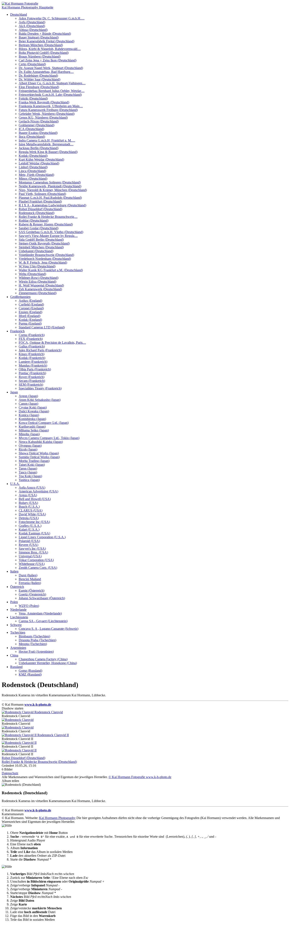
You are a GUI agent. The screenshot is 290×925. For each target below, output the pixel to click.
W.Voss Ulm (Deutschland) (37, 266)
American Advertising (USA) (38, 491)
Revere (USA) (28, 545)
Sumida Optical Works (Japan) (39, 457)
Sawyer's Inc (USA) (32, 548)
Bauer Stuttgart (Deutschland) (39, 37)
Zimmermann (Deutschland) (37, 293)
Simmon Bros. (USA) (33, 552)
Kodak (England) (30, 319)
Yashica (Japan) (29, 480)
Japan (14, 392)
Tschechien (17, 632)
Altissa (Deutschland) (33, 30)
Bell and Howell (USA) (35, 499)
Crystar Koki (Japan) (33, 407)
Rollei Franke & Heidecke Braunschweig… (48, 216)
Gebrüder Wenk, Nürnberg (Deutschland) (47, 113)
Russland (16, 667)
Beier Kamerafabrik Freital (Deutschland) (46, 41)
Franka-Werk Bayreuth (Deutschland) (44, 102)
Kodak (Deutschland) (33, 155)
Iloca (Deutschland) (32, 136)
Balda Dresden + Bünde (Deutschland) (45, 33)
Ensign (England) (30, 312)
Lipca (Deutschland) (32, 171)
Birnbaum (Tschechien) (34, 636)
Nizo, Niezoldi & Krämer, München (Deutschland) (53, 190)
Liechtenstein (19, 617)
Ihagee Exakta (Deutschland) (38, 133)
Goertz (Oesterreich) (32, 594)
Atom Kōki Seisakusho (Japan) (40, 400)
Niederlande (18, 609)
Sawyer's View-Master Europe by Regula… (48, 236)
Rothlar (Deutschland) (33, 220)
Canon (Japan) (28, 403)
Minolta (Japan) (29, 434)
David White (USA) (32, 514)
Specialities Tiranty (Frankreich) (40, 388)
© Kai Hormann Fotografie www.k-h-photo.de (139, 777)
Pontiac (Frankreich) (32, 373)
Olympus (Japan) (30, 445)
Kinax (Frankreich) (31, 354)
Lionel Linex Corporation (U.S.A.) (42, 537)
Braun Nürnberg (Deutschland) (40, 56)
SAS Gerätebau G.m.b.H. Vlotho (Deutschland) (51, 232)
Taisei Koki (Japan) (32, 464)
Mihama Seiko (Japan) (34, 430)
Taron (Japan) (28, 468)
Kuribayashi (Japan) (32, 426)
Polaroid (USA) (29, 541)
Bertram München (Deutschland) (41, 45)
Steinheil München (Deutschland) (41, 247)
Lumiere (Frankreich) (33, 361)
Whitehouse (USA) (32, 564)
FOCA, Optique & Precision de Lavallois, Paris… (52, 342)
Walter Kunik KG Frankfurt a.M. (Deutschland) (51, 270)
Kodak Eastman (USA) (34, 533)
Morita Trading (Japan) (34, 461)
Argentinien (18, 648)
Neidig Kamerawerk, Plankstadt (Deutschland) (50, 186)
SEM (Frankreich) (31, 384)
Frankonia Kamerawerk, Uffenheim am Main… (51, 106)
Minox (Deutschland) (33, 178)
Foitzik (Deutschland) (33, 98)
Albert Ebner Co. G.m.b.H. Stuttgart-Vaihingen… (52, 83)
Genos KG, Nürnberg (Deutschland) (43, 117)
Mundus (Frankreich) (33, 365)
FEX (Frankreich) (31, 339)
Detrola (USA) (29, 518)
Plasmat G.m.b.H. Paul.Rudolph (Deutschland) (50, 197)
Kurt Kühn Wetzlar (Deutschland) (41, 159)
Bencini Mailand (30, 579)
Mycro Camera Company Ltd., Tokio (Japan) (49, 438)
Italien (14, 571)
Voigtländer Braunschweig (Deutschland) (46, 255)
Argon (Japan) (28, 396)
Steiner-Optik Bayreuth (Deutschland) (44, 243)
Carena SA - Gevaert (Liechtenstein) (43, 621)
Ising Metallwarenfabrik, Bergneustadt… (46, 144)
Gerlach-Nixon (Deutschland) (39, 121)
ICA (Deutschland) (31, 129)
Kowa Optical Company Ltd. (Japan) (44, 422)
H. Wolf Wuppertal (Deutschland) (41, 285)
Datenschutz (10, 773)
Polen (14, 602)
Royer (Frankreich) (31, 377)
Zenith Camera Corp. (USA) (38, 567)
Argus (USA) (28, 495)
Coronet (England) (31, 308)
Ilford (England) (29, 316)
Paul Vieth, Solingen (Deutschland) (42, 194)
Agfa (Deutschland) (32, 22)
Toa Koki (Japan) (30, 476)
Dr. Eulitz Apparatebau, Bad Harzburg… (46, 72)
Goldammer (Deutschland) (36, 125)
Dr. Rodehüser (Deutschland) (38, 75)
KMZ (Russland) (30, 674)
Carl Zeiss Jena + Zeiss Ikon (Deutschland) (47, 60)
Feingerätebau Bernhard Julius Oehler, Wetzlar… (51, 91)
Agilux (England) (30, 300)
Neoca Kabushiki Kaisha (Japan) (41, 442)
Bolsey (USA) (28, 503)
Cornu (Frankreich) (32, 335)
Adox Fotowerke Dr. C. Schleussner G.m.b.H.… (51, 18)
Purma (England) (30, 323)
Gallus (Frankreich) (32, 346)
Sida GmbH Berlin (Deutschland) (41, 239)
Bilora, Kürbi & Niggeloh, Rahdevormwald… (50, 49)
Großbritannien (20, 297)
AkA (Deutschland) (32, 26)
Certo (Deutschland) (32, 64)
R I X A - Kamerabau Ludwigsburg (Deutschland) (52, 205)
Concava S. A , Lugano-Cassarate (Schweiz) (48, 628)
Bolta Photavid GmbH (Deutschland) (44, 52)
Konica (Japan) (29, 415)
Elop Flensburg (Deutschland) (39, 87)
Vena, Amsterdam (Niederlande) (40, 613)
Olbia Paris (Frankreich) (35, 369)
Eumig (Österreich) (31, 590)
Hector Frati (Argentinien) (36, 651)
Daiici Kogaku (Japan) (34, 411)
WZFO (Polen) (29, 606)
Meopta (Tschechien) (33, 644)
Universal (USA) (30, 556)
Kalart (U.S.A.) (29, 529)
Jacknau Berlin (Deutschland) (38, 148)
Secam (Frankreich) (32, 381)
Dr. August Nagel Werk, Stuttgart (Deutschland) (51, 68)
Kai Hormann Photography (57, 818)
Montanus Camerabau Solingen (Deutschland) (50, 182)
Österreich (17, 586)
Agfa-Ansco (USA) (32, 487)
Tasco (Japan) (28, 472)
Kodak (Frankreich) (32, 358)
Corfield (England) (31, 304)
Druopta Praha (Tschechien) (37, 640)
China (14, 655)
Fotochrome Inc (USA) (34, 522)
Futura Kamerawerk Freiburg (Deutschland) (48, 110)
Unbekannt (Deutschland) (36, 251)
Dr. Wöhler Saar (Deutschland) (39, 79)
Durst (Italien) (28, 575)
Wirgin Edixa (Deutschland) (37, 281)
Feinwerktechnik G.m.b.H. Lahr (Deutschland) (50, 94)
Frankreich (17, 331)
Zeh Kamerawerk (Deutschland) (40, 289)
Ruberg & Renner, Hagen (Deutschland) (46, 224)
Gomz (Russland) (30, 670)
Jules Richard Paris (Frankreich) (40, 350)
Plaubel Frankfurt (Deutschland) (40, 201)
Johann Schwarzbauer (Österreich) (42, 598)
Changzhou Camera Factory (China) (43, 659)
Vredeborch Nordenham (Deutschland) (45, 258)
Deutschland (18, 14)
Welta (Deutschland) (32, 274)
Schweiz (16, 625)
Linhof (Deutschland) (33, 167)
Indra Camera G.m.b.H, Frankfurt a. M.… (47, 140)
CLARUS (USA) (30, 510)
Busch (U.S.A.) (29, 506)
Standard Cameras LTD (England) (42, 327)
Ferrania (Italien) (30, 583)
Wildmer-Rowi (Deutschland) (38, 278)
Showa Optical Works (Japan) (39, 453)
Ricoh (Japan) (28, 449)
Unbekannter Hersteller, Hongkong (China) (48, 663)
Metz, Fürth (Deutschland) (36, 175)
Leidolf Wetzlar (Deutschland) (39, 163)
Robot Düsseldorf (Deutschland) (40, 209)
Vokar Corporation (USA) (36, 560)
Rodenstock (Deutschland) (36, 213)
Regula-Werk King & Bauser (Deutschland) (48, 152)
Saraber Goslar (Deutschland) (38, 228)
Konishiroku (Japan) (32, 419)
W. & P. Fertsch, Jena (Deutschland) (43, 262)
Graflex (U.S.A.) (30, 525)
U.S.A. (15, 483)
